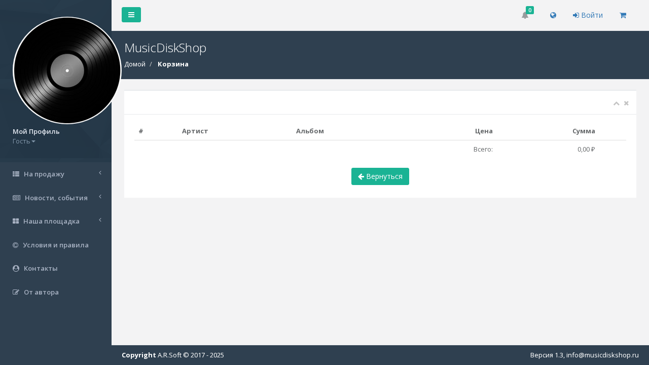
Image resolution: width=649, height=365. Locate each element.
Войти (591, 15)
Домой (135, 63)
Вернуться (383, 176)
